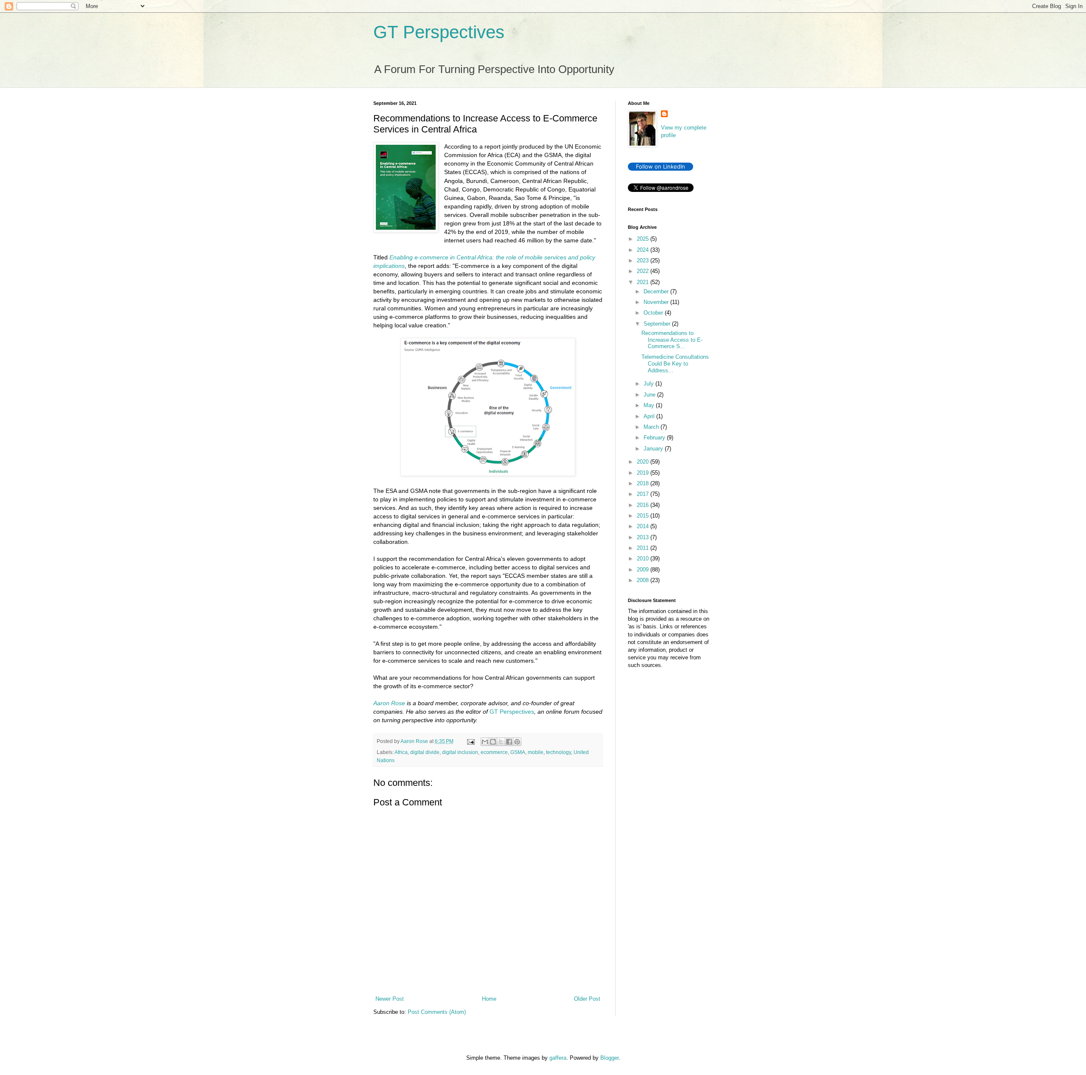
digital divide (424, 752)
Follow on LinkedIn (660, 166)
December (657, 291)
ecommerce (494, 752)
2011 (643, 548)
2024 (643, 250)
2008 (643, 580)
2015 (643, 515)
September (658, 324)
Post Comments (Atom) (437, 1012)
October (654, 313)
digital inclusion (460, 752)
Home (489, 999)
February (655, 437)
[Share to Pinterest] (517, 741)
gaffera (557, 1058)
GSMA (517, 752)
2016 (643, 505)
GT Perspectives (438, 32)
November (657, 302)
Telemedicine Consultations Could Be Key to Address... (675, 363)
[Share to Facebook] (509, 741)
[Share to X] (501, 741)
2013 (643, 537)
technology (558, 752)
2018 (643, 483)
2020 (643, 462)
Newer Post (389, 999)
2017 (643, 494)
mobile (535, 752)
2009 (643, 569)
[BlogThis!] (493, 741)
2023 (643, 260)
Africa (401, 752)
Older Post (587, 999)
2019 (643, 473)
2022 (643, 271)
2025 (643, 239)
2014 (643, 526)
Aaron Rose (389, 703)
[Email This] (485, 741)
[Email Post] (470, 741)
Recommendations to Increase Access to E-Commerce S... (672, 339)
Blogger (609, 1058)
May (650, 405)
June (650, 394)
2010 (643, 558)
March (652, 427)
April (650, 416)
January (654, 448)
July (649, 383)
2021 (643, 282)
